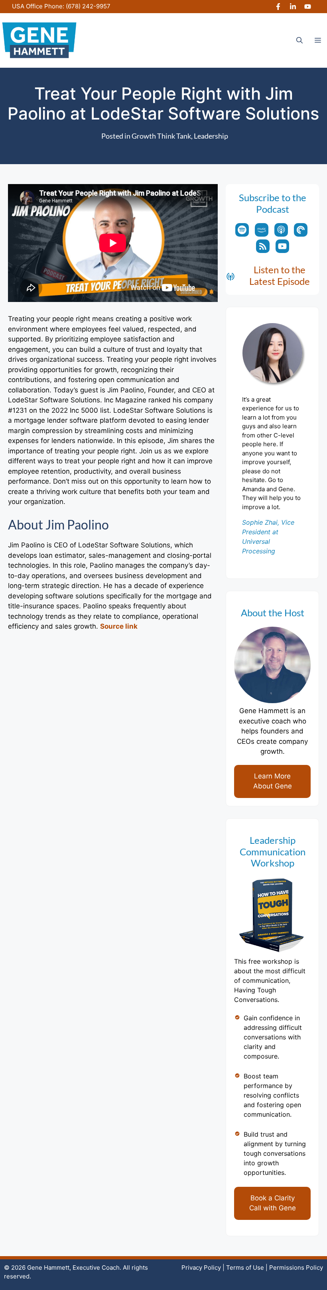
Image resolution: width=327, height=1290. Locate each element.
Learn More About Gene (272, 781)
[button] (299, 40)
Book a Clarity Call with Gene (272, 1203)
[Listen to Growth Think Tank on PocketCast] (300, 230)
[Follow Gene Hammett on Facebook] (278, 6)
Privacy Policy (201, 1267)
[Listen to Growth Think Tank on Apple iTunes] (281, 230)
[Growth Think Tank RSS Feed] (263, 246)
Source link (119, 626)
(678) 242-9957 (88, 6)
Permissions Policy (296, 1267)
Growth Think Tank (161, 135)
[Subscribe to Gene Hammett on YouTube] (307, 6)
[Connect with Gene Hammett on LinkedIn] (293, 6)
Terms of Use (245, 1267)
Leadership (211, 135)
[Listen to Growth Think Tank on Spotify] (242, 230)
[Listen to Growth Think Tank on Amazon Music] (261, 230)
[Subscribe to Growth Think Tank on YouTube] (282, 246)
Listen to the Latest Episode (279, 275)
